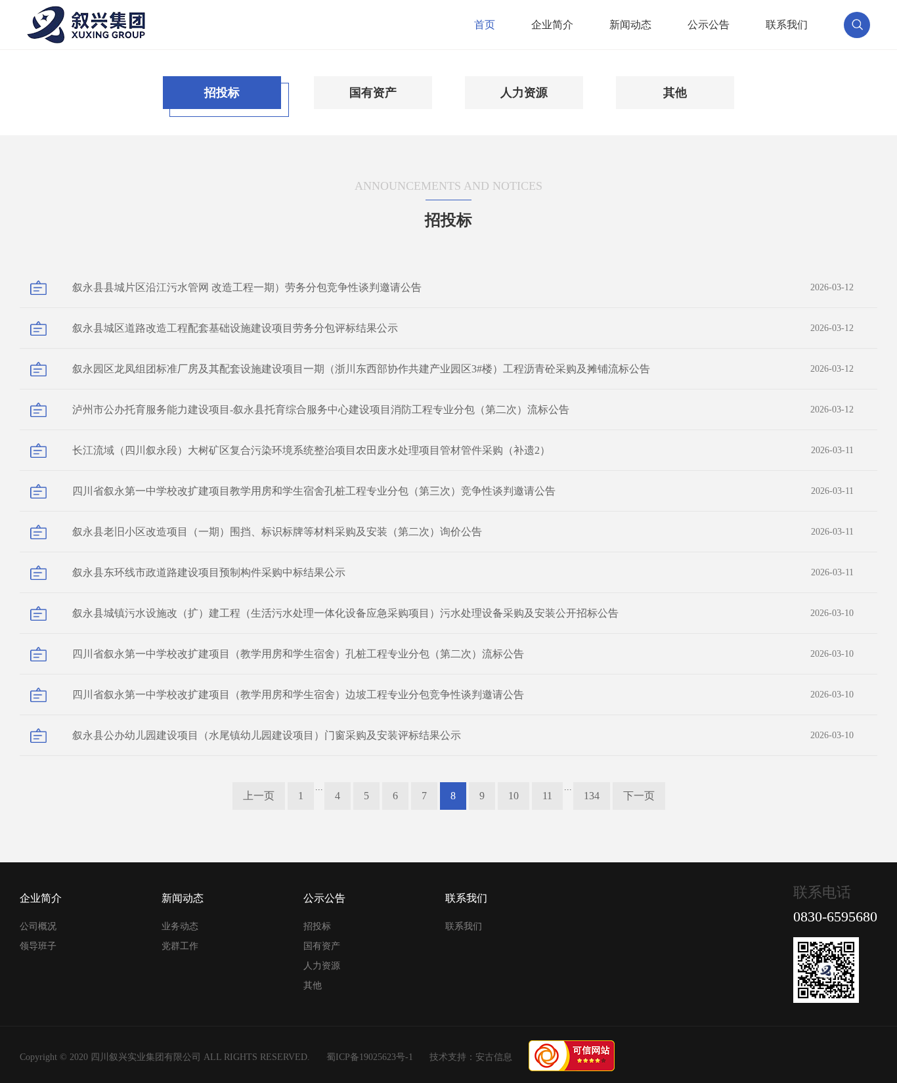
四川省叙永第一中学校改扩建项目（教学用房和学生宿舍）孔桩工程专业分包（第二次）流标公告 (463, 653)
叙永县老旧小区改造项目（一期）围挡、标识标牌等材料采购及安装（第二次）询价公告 (463, 531)
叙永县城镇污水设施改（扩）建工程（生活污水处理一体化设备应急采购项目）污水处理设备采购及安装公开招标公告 (463, 613)
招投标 (222, 92)
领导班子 (38, 946)
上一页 (258, 795)
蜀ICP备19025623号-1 (369, 1057)
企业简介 (552, 24)
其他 (675, 92)
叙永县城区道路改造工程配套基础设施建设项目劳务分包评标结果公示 (463, 328)
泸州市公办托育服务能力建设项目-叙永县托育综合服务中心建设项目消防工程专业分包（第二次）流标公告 (463, 409)
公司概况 (38, 926)
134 (592, 795)
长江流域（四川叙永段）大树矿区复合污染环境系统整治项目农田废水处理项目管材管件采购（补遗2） (463, 450)
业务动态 (180, 926)
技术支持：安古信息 (470, 1057)
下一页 (639, 795)
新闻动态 (630, 24)
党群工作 (180, 946)
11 (547, 795)
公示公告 (709, 24)
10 (513, 795)
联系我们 (787, 24)
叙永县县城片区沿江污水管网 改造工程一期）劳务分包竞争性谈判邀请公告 (463, 287)
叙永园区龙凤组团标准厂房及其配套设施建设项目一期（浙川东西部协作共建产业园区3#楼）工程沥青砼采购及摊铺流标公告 (463, 368)
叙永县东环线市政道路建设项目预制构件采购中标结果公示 (463, 572)
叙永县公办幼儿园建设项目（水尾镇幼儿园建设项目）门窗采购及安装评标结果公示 (463, 735)
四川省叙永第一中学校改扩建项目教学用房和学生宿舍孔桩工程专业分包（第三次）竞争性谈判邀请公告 (463, 491)
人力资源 (524, 92)
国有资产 (373, 92)
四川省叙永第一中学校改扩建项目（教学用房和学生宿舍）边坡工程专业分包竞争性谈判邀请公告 (463, 694)
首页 (484, 24)
